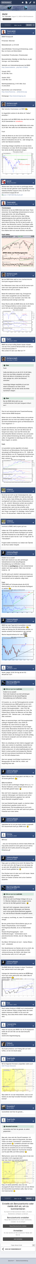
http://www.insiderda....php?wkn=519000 (15, 67)
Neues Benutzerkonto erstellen (18, 1226)
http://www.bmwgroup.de (17, 96)
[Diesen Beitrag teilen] (33, 33)
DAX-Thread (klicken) (8, 1066)
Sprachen (11, 1260)
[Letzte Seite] (34, 25)
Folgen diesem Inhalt (16, 1245)
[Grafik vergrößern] (20, 869)
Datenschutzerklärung (22, 1260)
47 (33, 1245)
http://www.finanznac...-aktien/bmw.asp (14, 92)
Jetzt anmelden (18, 1239)
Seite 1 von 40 (18, 25)
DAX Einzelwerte (28, 16)
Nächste (29, 25)
